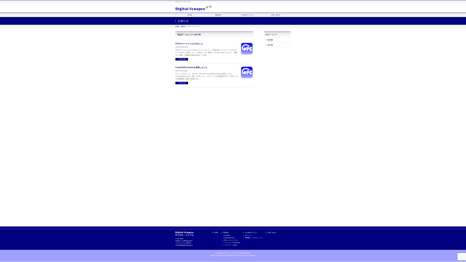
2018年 (270, 40)
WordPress (222, 255)
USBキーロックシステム (230, 240)
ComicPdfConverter (229, 237)
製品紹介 (226, 232)
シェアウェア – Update (230, 245)
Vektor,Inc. (244, 255)
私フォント (248, 235)
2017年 (270, 45)
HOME (216, 232)
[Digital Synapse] (193, 8)
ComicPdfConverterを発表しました (191, 67)
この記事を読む (182, 59)
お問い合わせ (271, 232)
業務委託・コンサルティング (253, 237)
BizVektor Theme (233, 255)
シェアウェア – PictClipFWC (231, 242)
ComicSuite (226, 235)
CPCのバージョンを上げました (189, 44)
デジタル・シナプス (230, 253)
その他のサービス (251, 232)
